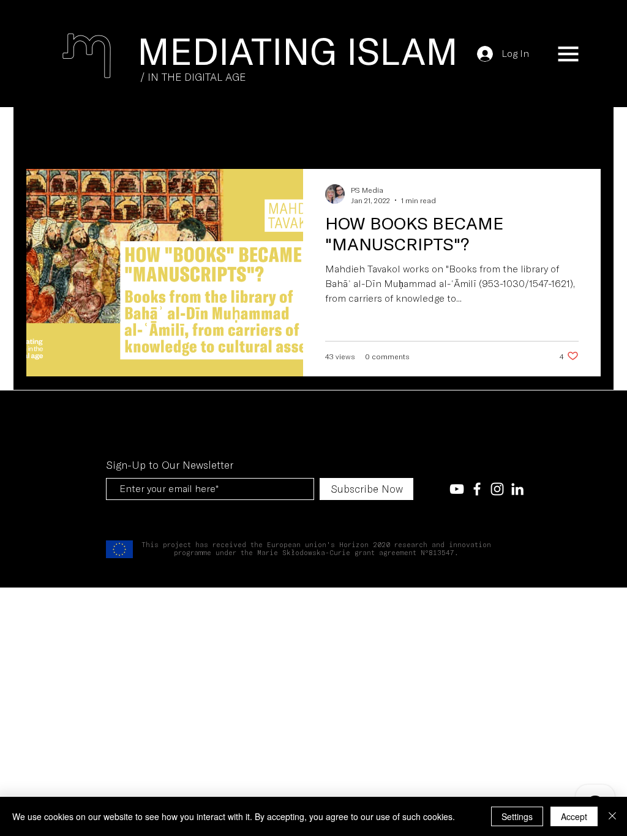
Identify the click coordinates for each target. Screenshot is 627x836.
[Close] (612, 816)
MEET (116, 131)
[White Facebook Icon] (477, 489)
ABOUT (225, 131)
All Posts (53, 131)
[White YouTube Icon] (456, 489)
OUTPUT (169, 131)
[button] (568, 54)
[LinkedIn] (517, 489)
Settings (517, 816)
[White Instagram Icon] (497, 489)
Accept (574, 816)
